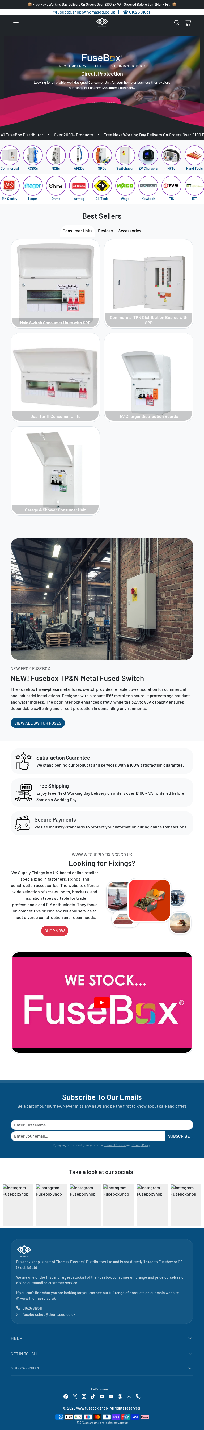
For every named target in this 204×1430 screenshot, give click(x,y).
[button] (21, 22)
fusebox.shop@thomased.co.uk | (90, 11)
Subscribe (179, 1135)
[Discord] (111, 1396)
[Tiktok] (92, 1396)
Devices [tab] (105, 230)
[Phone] (138, 1396)
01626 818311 (140, 11)
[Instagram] (83, 1396)
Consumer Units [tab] (78, 230)
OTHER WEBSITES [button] (25, 1368)
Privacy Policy (141, 1145)
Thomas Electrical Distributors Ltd (84, 1262)
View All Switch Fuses (37, 722)
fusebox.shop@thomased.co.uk (49, 1314)
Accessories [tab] (129, 230)
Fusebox (166, 1262)
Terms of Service (115, 1145)
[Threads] (120, 1396)
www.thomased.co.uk (38, 1298)
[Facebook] (65, 1396)
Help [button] (16, 1338)
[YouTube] (102, 1396)
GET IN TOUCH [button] (24, 1353)
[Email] (129, 1396)
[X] (74, 1396)
